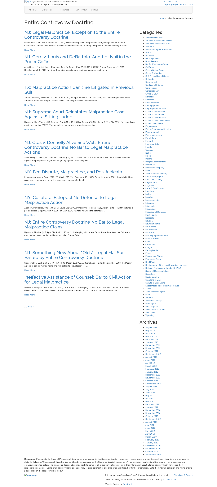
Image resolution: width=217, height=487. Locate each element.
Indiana (148, 159)
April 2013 (150, 333)
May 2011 (150, 395)
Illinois (148, 156)
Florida (148, 147)
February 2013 (152, 339)
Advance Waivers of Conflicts (158, 40)
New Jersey (150, 226)
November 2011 (152, 378)
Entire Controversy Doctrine (158, 129)
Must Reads (151, 215)
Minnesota (150, 206)
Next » (31, 307)
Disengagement (152, 105)
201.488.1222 (170, 1)
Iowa (147, 170)
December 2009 (152, 445)
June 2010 (150, 428)
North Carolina (152, 238)
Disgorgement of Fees (155, 108)
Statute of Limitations (155, 283)
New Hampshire (152, 224)
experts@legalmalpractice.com (178, 4)
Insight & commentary (155, 162)
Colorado (149, 79)
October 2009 (151, 451)
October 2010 (151, 416)
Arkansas (149, 55)
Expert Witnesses (153, 135)
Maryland (149, 197)
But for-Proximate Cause (156, 64)
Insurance (150, 164)
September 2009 (153, 454)
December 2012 (152, 345)
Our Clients (47, 10)
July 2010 (149, 425)
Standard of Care (153, 280)
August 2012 (151, 357)
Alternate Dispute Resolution (158, 49)
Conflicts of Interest (154, 85)
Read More (29, 50)
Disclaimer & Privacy (183, 475)
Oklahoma (150, 244)
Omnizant (127, 484)
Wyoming (149, 315)
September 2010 (153, 419)
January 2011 (151, 407)
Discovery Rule (152, 102)
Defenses (149, 99)
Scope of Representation (157, 271)
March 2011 (150, 401)
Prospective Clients (154, 256)
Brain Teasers (151, 61)
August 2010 (151, 422)
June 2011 (150, 392)
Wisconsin (150, 312)
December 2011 (152, 375)
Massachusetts (152, 200)
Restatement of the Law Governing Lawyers (165, 265)
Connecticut (150, 88)
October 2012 (151, 351)
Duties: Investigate (154, 123)
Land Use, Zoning (153, 179)
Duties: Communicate (155, 111)
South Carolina (152, 277)
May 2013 (150, 330)
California (149, 67)
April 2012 (150, 363)
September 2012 (153, 354)
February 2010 (152, 440)
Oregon (148, 247)
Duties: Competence (154, 114)
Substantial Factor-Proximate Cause (162, 286)
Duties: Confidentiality (155, 117)
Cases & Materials (153, 73)
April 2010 (150, 434)
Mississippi (150, 209)
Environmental (152, 132)
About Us (33, 10)
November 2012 (152, 348)
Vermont (149, 297)
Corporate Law (152, 91)
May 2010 (150, 431)
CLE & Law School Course (157, 76)
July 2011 (149, 389)
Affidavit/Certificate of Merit (157, 43)
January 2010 (151, 443)
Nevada (149, 221)
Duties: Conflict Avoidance (157, 120)
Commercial (151, 82)
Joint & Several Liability (156, 173)
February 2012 (152, 369)
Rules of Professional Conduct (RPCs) (163, 268)
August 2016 (151, 327)
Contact (95, 10)
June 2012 (150, 360)
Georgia (149, 150)
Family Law (150, 138)
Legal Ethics (151, 182)
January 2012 (151, 372)
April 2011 (150, 398)
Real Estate (150, 262)
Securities (150, 274)
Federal (149, 141)
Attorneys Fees (152, 58)
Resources (64, 10)
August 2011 (151, 386)
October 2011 (151, 380)
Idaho (148, 153)
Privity (148, 253)
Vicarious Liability (153, 300)
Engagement (151, 126)
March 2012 (151, 366)
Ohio (147, 241)
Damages (149, 97)
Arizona (148, 52)
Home (161, 18)
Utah (147, 294)
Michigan (149, 203)
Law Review (81, 10)
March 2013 (151, 336)
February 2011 (152, 404)
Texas (148, 289)
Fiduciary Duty (152, 144)
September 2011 (153, 383)
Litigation (149, 185)
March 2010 (151, 437)
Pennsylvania (151, 250)
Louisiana (149, 191)
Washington (150, 303)
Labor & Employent (154, 176)
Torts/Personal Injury (155, 291)
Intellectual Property (154, 167)
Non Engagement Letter (156, 235)
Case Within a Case (154, 70)
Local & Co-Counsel (154, 188)
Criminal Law (151, 94)
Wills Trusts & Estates (155, 309)
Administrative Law (154, 37)
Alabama (149, 46)
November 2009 (152, 448)
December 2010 (152, 410)
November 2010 (152, 413)
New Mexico (151, 229)
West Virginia (151, 306)
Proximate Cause (153, 259)
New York (149, 232)
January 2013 (151, 342)
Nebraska (149, 218)
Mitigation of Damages (155, 212)
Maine (148, 194)
